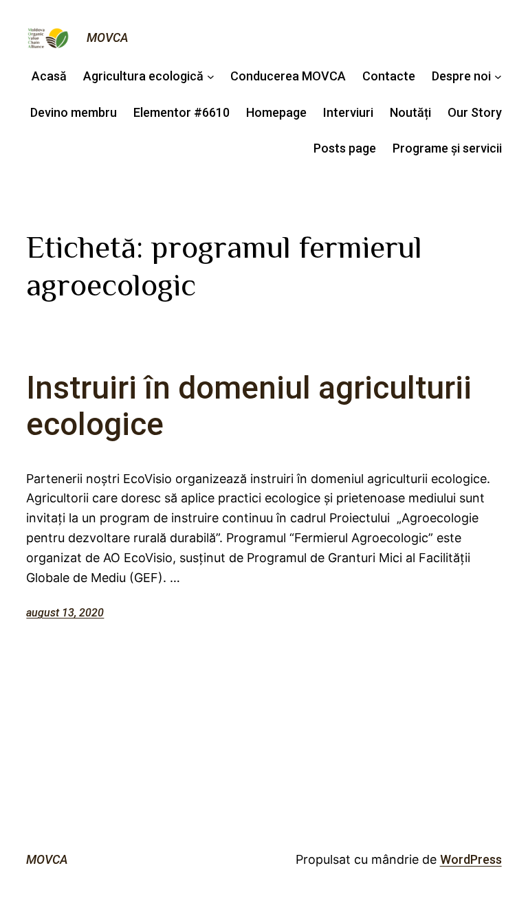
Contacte (388, 76)
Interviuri (348, 112)
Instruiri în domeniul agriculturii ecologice (249, 406)
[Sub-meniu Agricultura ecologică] (210, 76)
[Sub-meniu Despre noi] (498, 76)
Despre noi (461, 76)
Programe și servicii (447, 148)
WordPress (471, 859)
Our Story (475, 112)
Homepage (276, 112)
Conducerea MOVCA (288, 76)
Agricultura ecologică (143, 76)
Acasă (49, 76)
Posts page (345, 148)
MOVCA (108, 37)
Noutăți (410, 112)
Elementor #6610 (181, 112)
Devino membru (73, 112)
